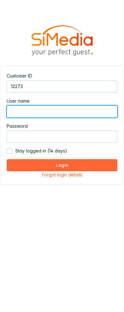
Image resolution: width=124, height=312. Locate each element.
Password (17, 126)
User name (18, 101)
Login (62, 165)
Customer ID (19, 75)
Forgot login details (62, 174)
